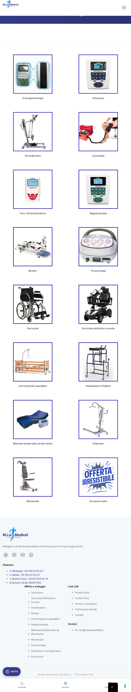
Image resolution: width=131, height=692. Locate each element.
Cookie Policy (82, 598)
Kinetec (33, 271)
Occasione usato (98, 501)
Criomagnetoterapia (32, 98)
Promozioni (37, 657)
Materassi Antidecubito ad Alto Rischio (45, 632)
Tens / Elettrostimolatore (32, 213)
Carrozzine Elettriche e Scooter (43, 600)
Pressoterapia (98, 271)
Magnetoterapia (98, 213)
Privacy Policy (82, 592)
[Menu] (123, 8)
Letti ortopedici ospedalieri (33, 386)
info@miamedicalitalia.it (91, 630)
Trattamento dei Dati (86, 609)
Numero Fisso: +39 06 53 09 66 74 (30, 579)
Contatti (79, 615)
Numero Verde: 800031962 (26, 583)
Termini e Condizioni (86, 604)
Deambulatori (38, 608)
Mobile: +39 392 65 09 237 (26, 575)
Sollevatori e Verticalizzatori (46, 651)
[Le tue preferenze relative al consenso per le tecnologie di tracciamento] (125, 686)
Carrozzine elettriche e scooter (98, 328)
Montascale (33, 501)
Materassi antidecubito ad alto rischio (33, 443)
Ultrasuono (98, 98)
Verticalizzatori (33, 156)
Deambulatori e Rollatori (98, 386)
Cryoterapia (98, 156)
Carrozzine (33, 328)
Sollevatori (98, 443)
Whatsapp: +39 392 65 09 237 (27, 571)
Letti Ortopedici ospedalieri (45, 619)
